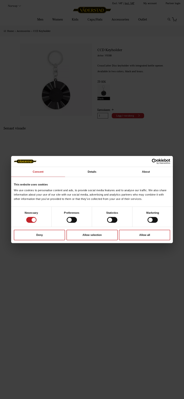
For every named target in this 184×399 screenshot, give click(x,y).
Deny (39, 234)
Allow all (144, 234)
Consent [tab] (38, 171)
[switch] (72, 220)
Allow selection (92, 234)
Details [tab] (92, 171)
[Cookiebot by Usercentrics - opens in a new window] (154, 161)
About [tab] (146, 171)
